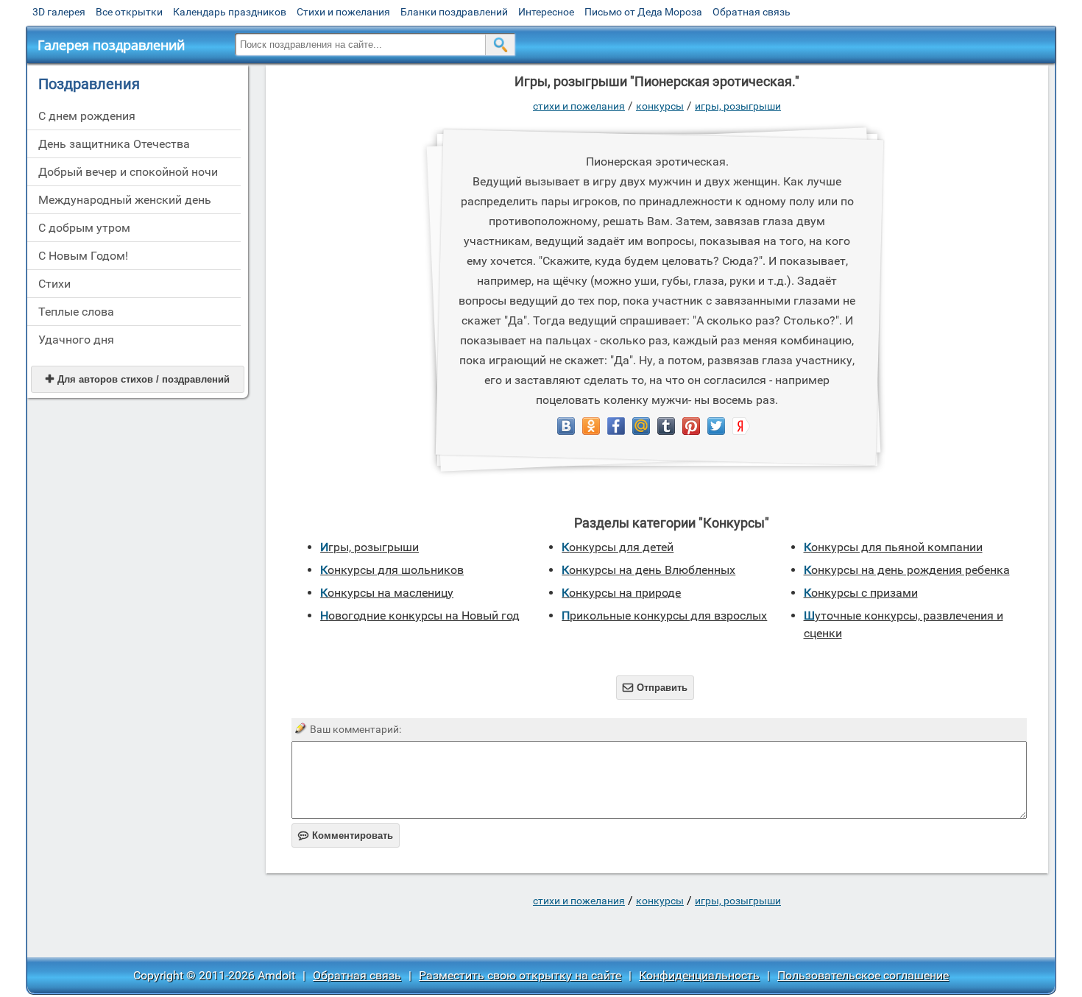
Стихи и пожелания (343, 12)
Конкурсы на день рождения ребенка (907, 570)
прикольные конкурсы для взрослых (664, 615)
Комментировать (345, 835)
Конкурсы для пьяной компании (893, 547)
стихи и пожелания (579, 106)
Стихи (54, 284)
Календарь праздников (229, 12)
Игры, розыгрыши (738, 106)
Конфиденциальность (699, 975)
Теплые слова (76, 312)
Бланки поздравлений (454, 12)
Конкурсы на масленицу (386, 593)
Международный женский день (124, 200)
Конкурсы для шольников (392, 570)
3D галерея (58, 12)
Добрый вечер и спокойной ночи (128, 172)
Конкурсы (660, 106)
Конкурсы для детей (617, 547)
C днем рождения (86, 116)
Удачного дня (76, 340)
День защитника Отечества (114, 144)
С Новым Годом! (83, 256)
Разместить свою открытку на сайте (520, 975)
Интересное (546, 12)
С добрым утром (84, 228)
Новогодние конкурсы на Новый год (420, 615)
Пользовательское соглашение (863, 975)
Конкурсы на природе (621, 593)
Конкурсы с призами (861, 593)
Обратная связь (752, 12)
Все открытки (129, 12)
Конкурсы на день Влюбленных (648, 570)
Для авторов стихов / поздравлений (138, 379)
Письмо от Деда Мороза (643, 12)
